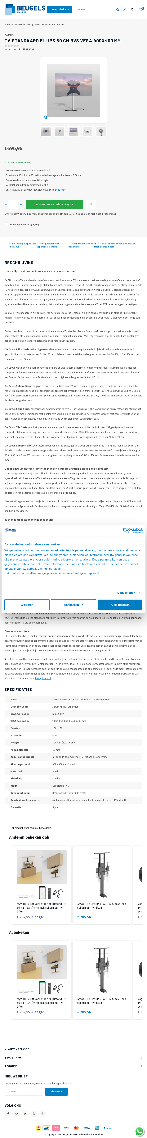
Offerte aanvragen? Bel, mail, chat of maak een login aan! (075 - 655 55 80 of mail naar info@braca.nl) (61, 213)
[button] (8, 885)
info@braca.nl (43, 678)
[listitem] (41, 885)
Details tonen (126, 592)
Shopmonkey (96, 1134)
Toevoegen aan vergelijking (24, 224)
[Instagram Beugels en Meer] (16, 1114)
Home (7, 24)
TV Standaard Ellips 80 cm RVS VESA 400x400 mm (40, 24)
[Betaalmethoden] (38, 1127)
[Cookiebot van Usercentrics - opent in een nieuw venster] (126, 530)
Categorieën (58, 9)
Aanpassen (71, 604)
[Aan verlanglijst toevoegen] (91, 204)
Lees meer (61, 189)
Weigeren (27, 604)
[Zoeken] (118, 9)
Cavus (9, 35)
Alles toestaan (120, 604)
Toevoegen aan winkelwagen (54, 204)
